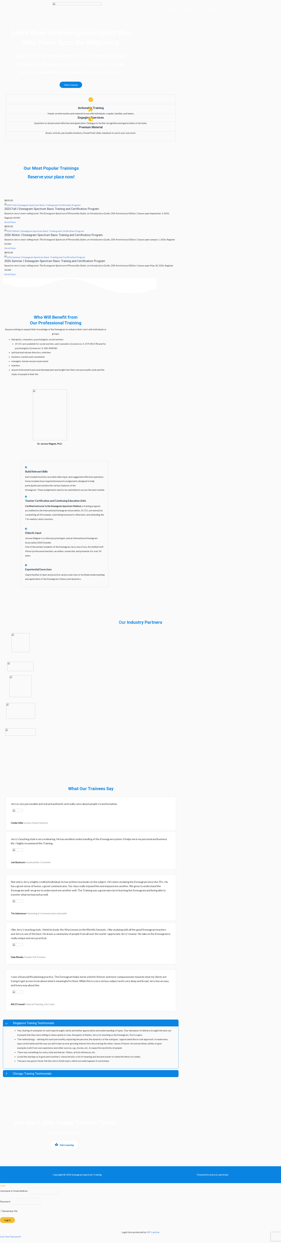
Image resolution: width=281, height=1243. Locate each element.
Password (5, 1201)
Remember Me (9, 1211)
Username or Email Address (14, 1190)
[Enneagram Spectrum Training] (77, 9)
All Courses (186, 9)
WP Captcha (153, 1232)
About (199, 9)
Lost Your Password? (10, 1236)
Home (172, 9)
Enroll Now (10, 222)
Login (223, 9)
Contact (212, 9)
